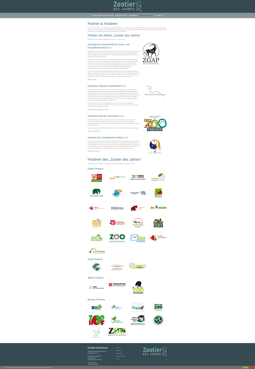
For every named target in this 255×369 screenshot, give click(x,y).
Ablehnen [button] (251, 367)
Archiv (117, 347)
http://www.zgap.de (92, 79)
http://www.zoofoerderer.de (94, 131)
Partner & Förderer (145, 15)
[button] (166, 360)
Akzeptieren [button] (245, 367)
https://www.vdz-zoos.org (93, 151)
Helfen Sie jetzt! (109, 15)
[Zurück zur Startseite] (127, 6)
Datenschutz (119, 353)
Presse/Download (120, 356)
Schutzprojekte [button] (133, 15)
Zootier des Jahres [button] (97, 15)
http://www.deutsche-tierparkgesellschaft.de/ (98, 109)
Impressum (118, 350)
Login (117, 359)
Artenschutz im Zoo (121, 15)
